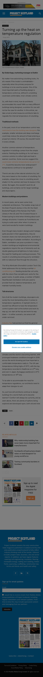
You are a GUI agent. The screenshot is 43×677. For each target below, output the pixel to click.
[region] (21, 338)
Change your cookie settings (21, 347)
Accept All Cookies (21, 341)
